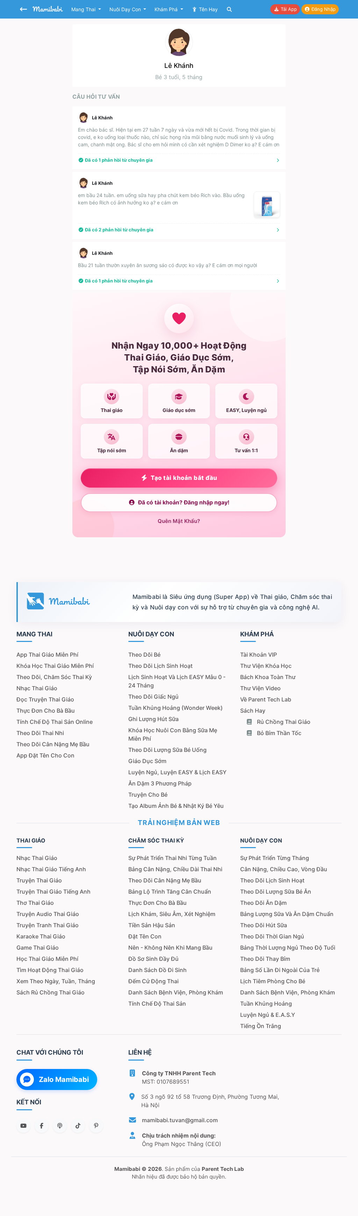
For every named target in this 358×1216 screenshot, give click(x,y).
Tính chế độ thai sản (157, 1003)
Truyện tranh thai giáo (47, 925)
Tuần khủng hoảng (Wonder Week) (175, 707)
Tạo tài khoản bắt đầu (184, 477)
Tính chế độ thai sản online (54, 721)
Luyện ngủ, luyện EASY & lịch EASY (177, 772)
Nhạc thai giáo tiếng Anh (51, 869)
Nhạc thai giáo (36, 688)
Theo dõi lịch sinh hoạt (160, 665)
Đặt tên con (145, 936)
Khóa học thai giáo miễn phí (55, 665)
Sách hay (252, 710)
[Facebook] (42, 1126)
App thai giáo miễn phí (47, 654)
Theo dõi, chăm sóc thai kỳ (54, 676)
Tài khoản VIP (258, 654)
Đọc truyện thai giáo (45, 699)
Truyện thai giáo (39, 880)
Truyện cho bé (147, 794)
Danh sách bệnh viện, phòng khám (175, 992)
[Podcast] (60, 1126)
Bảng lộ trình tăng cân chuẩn (169, 891)
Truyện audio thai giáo (47, 913)
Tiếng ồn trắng (260, 1025)
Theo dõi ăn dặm (263, 902)
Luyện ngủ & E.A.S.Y (267, 1014)
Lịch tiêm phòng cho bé (272, 981)
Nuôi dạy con (125, 9)
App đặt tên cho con (45, 755)
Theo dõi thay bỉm (265, 958)
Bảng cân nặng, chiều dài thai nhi (175, 869)
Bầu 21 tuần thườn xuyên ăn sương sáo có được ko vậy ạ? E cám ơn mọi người (167, 265)
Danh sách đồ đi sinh (157, 969)
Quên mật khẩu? (179, 521)
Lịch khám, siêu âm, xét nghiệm (171, 913)
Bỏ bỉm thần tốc (278, 732)
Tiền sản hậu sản (151, 925)
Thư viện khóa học (266, 665)
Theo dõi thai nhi (40, 732)
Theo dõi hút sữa (263, 925)
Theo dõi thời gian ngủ (272, 936)
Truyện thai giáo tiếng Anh (53, 891)
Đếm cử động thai (153, 981)
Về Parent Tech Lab (265, 699)
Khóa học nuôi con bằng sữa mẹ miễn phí (172, 734)
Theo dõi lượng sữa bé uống (167, 749)
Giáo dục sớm (147, 760)
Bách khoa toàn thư (267, 676)
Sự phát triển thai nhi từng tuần (172, 857)
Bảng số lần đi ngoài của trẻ (280, 969)
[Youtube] (23, 1126)
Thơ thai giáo (35, 902)
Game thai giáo (37, 947)
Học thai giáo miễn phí (47, 958)
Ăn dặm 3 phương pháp (160, 783)
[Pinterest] (96, 1126)
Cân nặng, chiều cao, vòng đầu (283, 869)
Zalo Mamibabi (64, 1079)
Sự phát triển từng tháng (274, 857)
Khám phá (167, 9)
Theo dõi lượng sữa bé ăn (275, 891)
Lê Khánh (102, 117)
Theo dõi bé (144, 654)
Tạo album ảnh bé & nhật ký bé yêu (176, 805)
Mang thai (84, 9)
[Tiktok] (78, 1126)
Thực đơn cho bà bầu (45, 710)
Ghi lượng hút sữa (153, 718)
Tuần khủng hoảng (266, 1003)
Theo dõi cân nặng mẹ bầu (53, 744)
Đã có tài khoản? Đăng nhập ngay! (183, 502)
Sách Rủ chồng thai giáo (50, 992)
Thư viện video (260, 688)
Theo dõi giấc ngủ (153, 696)
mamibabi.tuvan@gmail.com (180, 1120)
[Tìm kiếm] (229, 9)
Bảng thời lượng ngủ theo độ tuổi (287, 947)
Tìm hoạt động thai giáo (50, 969)
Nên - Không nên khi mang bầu (170, 947)
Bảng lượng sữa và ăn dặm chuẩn (287, 913)
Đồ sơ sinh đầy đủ (153, 958)
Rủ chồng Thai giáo (283, 721)
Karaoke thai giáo (40, 936)
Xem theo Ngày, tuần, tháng (55, 981)
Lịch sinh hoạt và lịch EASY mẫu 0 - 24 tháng (176, 681)
